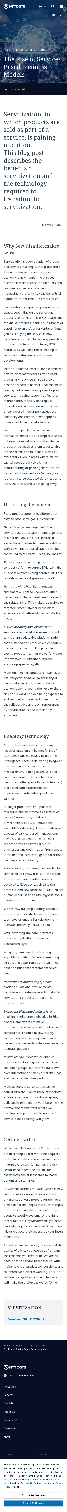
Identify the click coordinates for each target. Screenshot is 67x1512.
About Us (9, 1411)
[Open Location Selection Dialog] (42, 6)
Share (57, 15)
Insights (20, 49)
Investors (9, 1428)
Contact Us (41, 1454)
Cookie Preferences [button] (36, 1483)
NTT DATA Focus (37, 49)
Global (20, 1375)
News (7, 1436)
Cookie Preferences (33, 1495)
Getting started (23, 90)
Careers (8, 1420)
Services (9, 1395)
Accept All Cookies (33, 1503)
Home (7, 49)
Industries (10, 1386)
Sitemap (8, 1454)
